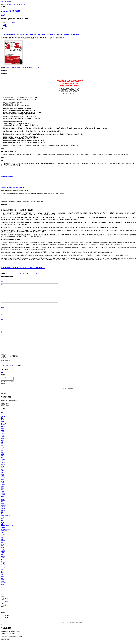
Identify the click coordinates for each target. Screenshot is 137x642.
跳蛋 (2, 554)
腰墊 (2, 520)
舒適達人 (3, 563)
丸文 (2, 325)
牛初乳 (2, 498)
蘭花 (2, 513)
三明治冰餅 (3, 423)
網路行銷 (3, 564)
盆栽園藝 (3, 510)
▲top (2, 372)
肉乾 (2, 450)
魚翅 (2, 461)
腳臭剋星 (3, 416)
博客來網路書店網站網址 (7, 176)
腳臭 (2, 418)
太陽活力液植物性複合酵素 (7, 525)
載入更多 (3, 374)
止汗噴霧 (3, 433)
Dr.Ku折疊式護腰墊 (5, 515)
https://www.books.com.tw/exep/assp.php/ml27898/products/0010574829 (22, 67)
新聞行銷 (3, 567)
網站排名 (3, 534)
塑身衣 (2, 307)
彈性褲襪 (3, 540)
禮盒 (2, 445)
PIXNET (57, 622)
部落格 (5, 26)
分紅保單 (3, 506)
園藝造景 (3, 508)
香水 (2, 574)
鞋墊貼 (2, 435)
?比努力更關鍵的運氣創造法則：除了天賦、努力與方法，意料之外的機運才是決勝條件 (23, 268)
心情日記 (12, 22)
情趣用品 (3, 551)
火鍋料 (2, 455)
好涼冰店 (3, 424)
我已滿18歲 (3, 639)
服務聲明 (82, 622)
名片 (4, 28)
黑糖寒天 (3, 527)
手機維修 (3, 558)
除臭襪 (2, 419)
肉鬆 (2, 443)
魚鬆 (2, 319)
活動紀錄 (11, 369)
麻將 (2, 542)
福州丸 (2, 457)
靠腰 (2, 518)
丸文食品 (3, 436)
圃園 (2, 578)
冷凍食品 (3, 459)
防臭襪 (2, 421)
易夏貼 (2, 428)
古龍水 (2, 576)
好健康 (2, 491)
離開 (8, 639)
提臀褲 (2, 584)
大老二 (2, 544)
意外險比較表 (4, 505)
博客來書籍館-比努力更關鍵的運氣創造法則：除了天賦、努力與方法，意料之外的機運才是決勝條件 (41, 34)
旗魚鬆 (2, 440)
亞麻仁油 (3, 494)
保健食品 (3, 493)
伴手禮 (2, 447)
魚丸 (2, 452)
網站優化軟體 (4, 530)
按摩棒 (2, 552)
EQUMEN (3, 582)
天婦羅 (2, 454)
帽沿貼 (2, 414)
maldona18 (3, 357)
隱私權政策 (76, 622)
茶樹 (2, 573)
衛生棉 (2, 559)
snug (2, 281)
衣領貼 (2, 412)
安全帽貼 (3, 426)
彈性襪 (2, 537)
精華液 (2, 571)
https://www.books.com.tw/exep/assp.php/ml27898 (13, 187)
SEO (2, 535)
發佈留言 (3, 383)
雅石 (2, 512)
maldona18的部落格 (11, 11)
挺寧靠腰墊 (3, 517)
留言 (14, 365)
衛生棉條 (3, 561)
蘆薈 (2, 569)
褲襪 (2, 539)
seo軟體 (2, 532)
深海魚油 (3, 500)
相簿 (4, 25)
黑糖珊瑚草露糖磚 (5, 529)
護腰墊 (2, 522)
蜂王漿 (2, 496)
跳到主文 (3, 15)
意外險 (2, 503)
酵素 (2, 501)
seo (1, 566)
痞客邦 (11, 365)
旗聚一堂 (3, 438)
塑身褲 (2, 581)
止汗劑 (2, 431)
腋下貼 (2, 430)
